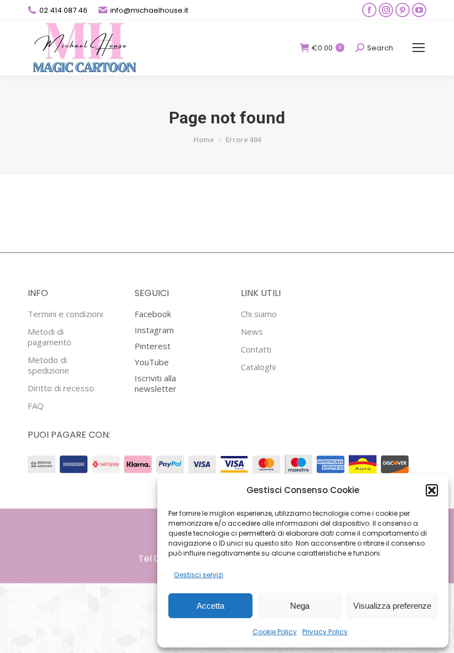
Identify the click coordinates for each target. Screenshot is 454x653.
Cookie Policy (274, 631)
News (252, 331)
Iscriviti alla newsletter (156, 383)
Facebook (153, 313)
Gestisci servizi (198, 574)
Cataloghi (258, 367)
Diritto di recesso (61, 388)
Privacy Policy (325, 631)
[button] (431, 490)
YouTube (152, 361)
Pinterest (153, 345)
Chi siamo (259, 314)
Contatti (256, 349)
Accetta (210, 605)
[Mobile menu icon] (418, 47)
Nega (299, 605)
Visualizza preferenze (392, 605)
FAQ (36, 406)
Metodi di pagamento (49, 337)
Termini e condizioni (65, 314)
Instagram (154, 329)
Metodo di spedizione (48, 365)
